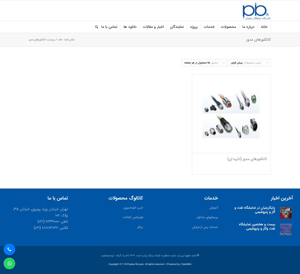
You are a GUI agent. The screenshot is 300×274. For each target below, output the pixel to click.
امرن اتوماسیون (133, 207)
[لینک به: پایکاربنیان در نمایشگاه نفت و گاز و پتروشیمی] (286, 212)
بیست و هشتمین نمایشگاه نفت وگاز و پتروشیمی (257, 226)
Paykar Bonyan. (136, 264)
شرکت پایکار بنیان (151, 256)
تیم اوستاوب (107, 256)
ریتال (140, 227)
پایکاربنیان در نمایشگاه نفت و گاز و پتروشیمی (254, 210)
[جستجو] (95, 27)
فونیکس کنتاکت (133, 217)
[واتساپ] (9, 263)
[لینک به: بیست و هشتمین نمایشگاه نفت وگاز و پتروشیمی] (286, 229)
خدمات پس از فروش (205, 227)
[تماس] (9, 249)
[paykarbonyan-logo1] (256, 10)
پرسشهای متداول (207, 217)
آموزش (213, 207)
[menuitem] (264, 27)
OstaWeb (186, 264)
